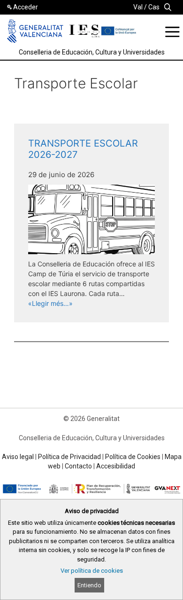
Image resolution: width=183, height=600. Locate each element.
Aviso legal (18, 456)
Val (138, 7)
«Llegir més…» (50, 303)
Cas (154, 7)
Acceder (25, 7)
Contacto (78, 466)
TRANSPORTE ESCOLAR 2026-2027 (83, 149)
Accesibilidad (115, 466)
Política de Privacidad (69, 456)
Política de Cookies (132, 456)
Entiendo (89, 585)
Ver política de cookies (92, 570)
